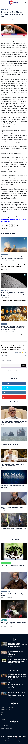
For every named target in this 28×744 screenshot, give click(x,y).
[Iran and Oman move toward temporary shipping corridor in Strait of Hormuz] (14, 434)
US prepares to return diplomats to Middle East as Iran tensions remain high (17, 645)
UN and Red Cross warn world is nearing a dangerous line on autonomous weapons (17, 661)
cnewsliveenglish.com (14, 738)
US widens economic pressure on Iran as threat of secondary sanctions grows (17, 676)
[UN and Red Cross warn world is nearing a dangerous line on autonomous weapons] (14, 551)
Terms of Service (5, 741)
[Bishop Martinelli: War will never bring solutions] (14, 498)
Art (2, 714)
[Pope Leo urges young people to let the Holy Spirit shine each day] (14, 455)
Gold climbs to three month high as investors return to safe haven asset (17, 653)
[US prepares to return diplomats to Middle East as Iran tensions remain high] (4, 645)
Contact (25, 741)
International (4, 709)
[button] (4, 2)
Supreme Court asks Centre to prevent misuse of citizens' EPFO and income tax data (17, 694)
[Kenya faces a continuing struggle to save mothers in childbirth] (14, 609)
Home (2, 707)
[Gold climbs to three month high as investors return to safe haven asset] (4, 654)
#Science (4, 228)
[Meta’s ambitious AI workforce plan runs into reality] (14, 477)
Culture (3, 716)
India (2, 712)
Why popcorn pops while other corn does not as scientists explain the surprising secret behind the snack (13, 328)
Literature (3, 717)
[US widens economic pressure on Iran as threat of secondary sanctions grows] (4, 677)
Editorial (3, 719)
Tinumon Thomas (6, 19)
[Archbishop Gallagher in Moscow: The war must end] (14, 520)
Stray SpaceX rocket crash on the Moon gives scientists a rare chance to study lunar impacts (12, 294)
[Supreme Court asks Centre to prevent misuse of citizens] (4, 695)
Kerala (2, 711)
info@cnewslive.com (6, 728)
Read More (4, 269)
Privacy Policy (16, 741)
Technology (12, 711)
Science (11, 709)
